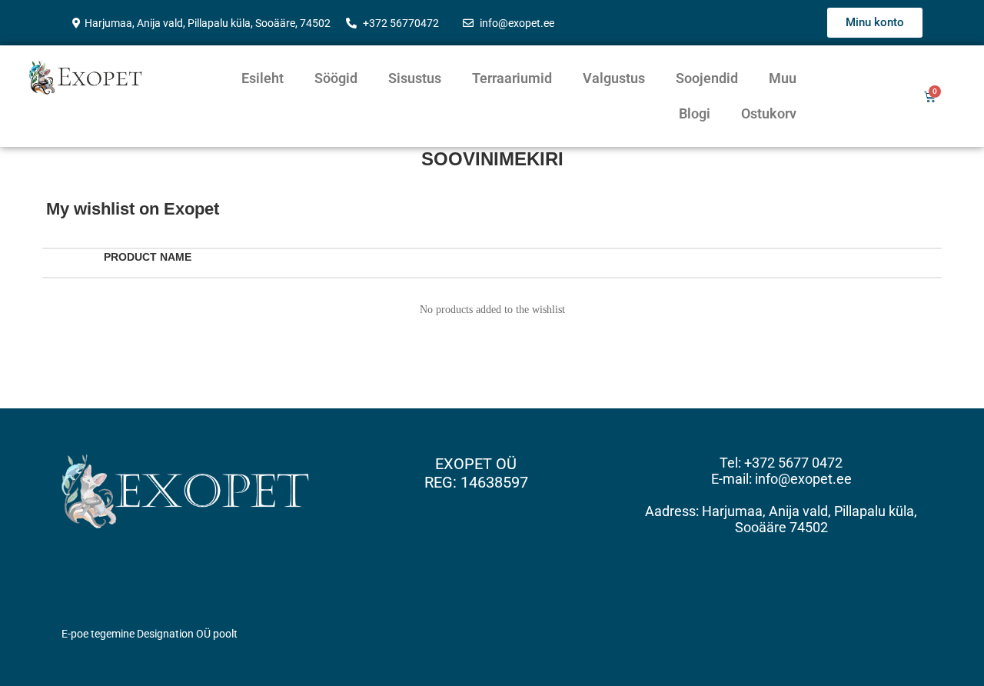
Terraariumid (512, 78)
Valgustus (614, 78)
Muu (782, 78)
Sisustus (414, 78)
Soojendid (707, 78)
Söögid (335, 78)
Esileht (262, 78)
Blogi (694, 113)
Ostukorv (768, 113)
